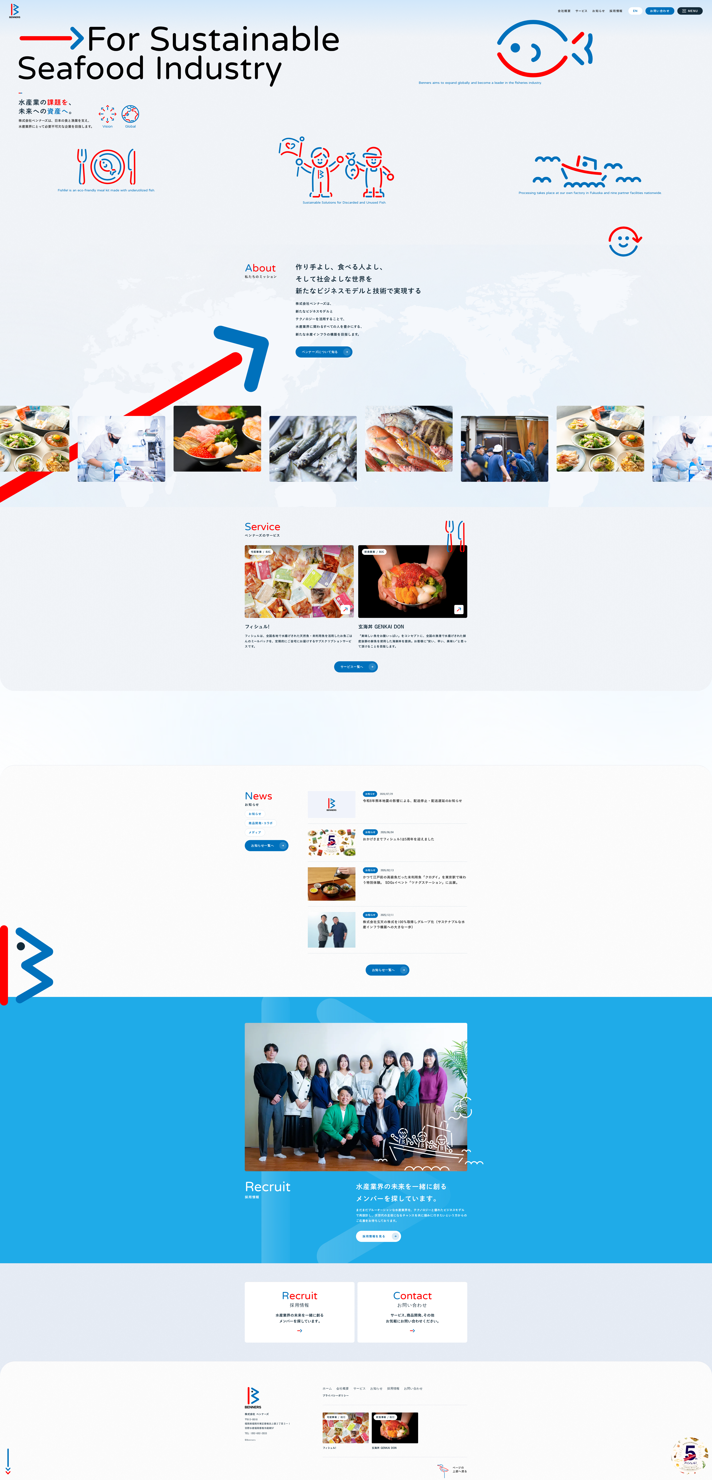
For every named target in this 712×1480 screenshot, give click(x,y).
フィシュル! (257, 626)
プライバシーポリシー (336, 1395)
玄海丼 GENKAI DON (381, 626)
